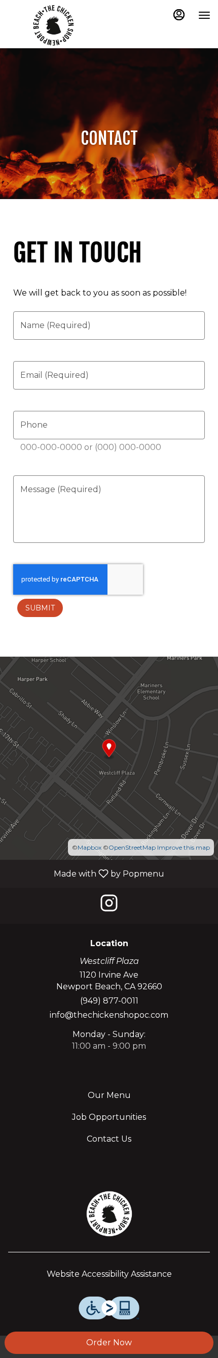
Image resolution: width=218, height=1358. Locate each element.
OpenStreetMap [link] (132, 847)
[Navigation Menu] (204, 15)
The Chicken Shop (109, 1214)
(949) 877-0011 (109, 1001)
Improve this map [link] (183, 847)
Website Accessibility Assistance (109, 1274)
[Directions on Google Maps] (109, 757)
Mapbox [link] (89, 847)
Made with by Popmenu (86, 873)
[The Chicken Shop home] (53, 25)
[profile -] (179, 15)
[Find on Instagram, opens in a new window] (109, 906)
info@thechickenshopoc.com (109, 1015)
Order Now (109, 1342)
